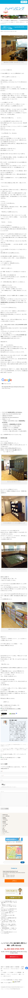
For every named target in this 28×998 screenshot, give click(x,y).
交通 (3, 828)
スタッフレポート (5, 832)
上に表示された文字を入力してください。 (9, 786)
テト (21, 744)
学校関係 (4, 822)
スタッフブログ (14, 891)
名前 (2, 771)
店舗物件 (4, 817)
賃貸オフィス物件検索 (15, 966)
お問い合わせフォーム (14, 956)
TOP (1, 20)
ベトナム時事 (5, 824)
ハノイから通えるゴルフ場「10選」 (8, 915)
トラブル (24, 744)
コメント (2, 791)
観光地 (3, 829)
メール (2, 775)
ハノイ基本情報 (18, 972)
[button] (24, 2)
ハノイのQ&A (10, 972)
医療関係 (4, 821)
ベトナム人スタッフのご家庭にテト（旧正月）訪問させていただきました (7, 749)
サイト (2, 780)
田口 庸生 (15, 31)
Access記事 (4, 831)
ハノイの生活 (3, 972)
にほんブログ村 (4, 710)
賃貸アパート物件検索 (5, 966)
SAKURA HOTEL (16, 744)
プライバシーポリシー (15, 968)
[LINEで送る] (12, 713)
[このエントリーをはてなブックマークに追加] (16, 713)
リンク (3, 833)
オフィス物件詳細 (5, 816)
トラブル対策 (5, 20)
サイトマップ (6, 968)
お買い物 (4, 825)
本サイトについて (7, 976)
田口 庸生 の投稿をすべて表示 (16, 740)
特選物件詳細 (5, 814)
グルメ (3, 827)
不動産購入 (4, 818)
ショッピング (14, 974)
